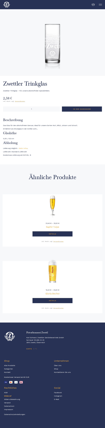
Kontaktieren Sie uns (62, 372)
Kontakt (7, 372)
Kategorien (8, 369)
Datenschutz (9, 406)
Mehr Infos (23, 148)
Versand (7, 403)
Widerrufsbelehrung (12, 399)
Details (52, 234)
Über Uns (57, 365)
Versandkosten (20, 101)
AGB (5, 393)
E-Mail (56, 399)
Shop (56, 369)
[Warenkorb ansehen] (93, 4)
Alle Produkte (9, 365)
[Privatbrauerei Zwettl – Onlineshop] (6, 4)
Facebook (58, 393)
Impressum (8, 409)
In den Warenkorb (82, 109)
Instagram (58, 396)
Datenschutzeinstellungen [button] (14, 414)
